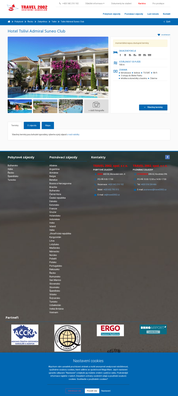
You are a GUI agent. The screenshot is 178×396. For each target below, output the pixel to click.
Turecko (12, 179)
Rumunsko (54, 276)
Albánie (53, 165)
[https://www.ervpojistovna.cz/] (110, 330)
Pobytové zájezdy (111, 14)
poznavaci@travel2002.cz (155, 189)
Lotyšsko (54, 244)
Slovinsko (54, 287)
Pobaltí (53, 258)
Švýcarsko (54, 298)
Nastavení (105, 391)
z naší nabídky (73, 134)
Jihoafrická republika (60, 233)
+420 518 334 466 (148, 184)
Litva (51, 240)
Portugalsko (55, 265)
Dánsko (53, 201)
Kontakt (166, 14)
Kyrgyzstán (55, 237)
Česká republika (57, 197)
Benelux (53, 179)
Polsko (52, 262)
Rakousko (54, 269)
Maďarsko (54, 247)
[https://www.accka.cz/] (25, 334)
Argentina (54, 169)
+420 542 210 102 (116, 184)
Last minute (153, 14)
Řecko (11, 172)
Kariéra (142, 3)
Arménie (53, 172)
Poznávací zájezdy (134, 14)
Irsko (52, 222)
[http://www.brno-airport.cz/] (153, 329)
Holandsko (54, 215)
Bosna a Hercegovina (60, 183)
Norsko (53, 255)
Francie (53, 208)
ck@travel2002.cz (112, 195)
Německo (54, 251)
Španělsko (13, 176)
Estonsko (54, 205)
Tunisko (53, 301)
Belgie (52, 176)
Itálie (10, 169)
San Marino (55, 280)
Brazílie (53, 187)
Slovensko (54, 283)
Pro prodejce (158, 3)
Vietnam (53, 312)
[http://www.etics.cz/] (67, 338)
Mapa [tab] (47, 125)
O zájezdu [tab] (31, 125)
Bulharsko (13, 165)
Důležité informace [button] (94, 3)
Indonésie (54, 219)
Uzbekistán (55, 305)
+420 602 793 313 (111, 189)
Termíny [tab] (14, 125)
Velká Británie (56, 308)
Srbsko (53, 294)
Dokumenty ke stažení (121, 3)
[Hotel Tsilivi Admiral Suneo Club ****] (64, 67)
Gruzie (52, 212)
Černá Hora (55, 194)
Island (52, 226)
